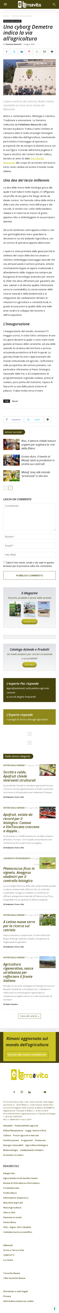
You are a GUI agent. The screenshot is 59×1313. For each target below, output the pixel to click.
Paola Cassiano (11, 1004)
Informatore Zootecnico (15, 1197)
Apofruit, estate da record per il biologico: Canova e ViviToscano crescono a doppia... (21, 822)
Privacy (7, 1296)
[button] (54, 4)
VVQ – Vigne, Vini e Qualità (17, 1227)
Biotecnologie (10, 1150)
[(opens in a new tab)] (11, 475)
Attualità (7, 1125)
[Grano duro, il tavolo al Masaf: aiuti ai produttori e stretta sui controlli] (11, 460)
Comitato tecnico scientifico (17, 1232)
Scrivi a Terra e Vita (13, 1250)
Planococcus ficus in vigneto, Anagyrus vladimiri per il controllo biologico (19, 874)
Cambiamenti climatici (31, 1150)
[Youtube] (45, 1092)
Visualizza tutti (29, 621)
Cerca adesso (29, 665)
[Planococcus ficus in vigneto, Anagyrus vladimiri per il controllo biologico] (47, 863)
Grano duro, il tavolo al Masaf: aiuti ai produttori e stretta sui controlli (37, 460)
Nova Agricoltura (12, 1207)
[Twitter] (37, 1090)
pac (29, 690)
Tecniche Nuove (11, 1273)
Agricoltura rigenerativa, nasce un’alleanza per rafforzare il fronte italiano (18, 972)
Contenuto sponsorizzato (16, 858)
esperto (29, 717)
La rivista (8, 1259)
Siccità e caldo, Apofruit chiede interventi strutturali (20, 776)
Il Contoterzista (11, 1187)
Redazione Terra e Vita (14, 797)
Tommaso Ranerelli (13, 44)
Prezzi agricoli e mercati (26, 1135)
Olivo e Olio (9, 1212)
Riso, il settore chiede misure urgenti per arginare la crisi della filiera (38, 444)
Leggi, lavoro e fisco (35, 1130)
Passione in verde (12, 1217)
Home (6, 16)
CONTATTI (8, 1255)
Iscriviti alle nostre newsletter (27, 1054)
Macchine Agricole (13, 1202)
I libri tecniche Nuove (14, 1278)
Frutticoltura (10, 1192)
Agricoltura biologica (36, 1145)
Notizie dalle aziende (22, 16)
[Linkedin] (29, 1092)
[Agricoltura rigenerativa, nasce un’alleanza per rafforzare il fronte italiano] (47, 962)
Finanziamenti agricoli (26, 1125)
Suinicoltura (9, 1222)
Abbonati (8, 1245)
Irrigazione (27, 1140)
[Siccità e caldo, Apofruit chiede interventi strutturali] (47, 770)
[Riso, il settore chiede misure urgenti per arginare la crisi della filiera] (11, 444)
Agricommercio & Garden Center (20, 1178)
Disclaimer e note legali (15, 1291)
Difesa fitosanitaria (13, 1130)
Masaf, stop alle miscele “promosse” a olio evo (35, 474)
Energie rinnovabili (13, 1145)
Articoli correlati (13, 432)
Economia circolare (13, 1154)
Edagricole (9, 1173)
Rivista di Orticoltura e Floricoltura (21, 1183)
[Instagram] (22, 1092)
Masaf (15, 401)
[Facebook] (14, 1092)
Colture (7, 1135)
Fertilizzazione (11, 1140)
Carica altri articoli (28, 1016)
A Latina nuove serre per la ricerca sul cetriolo (19, 926)
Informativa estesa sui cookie (18, 1301)
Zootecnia (40, 1140)
